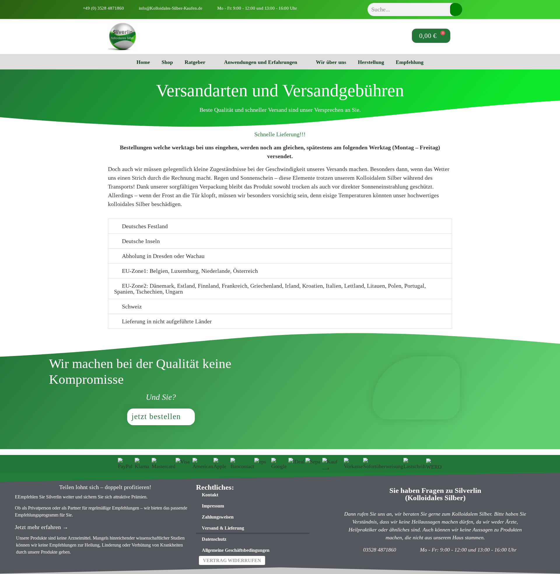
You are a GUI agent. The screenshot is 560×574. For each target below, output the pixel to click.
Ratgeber (195, 62)
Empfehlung (410, 62)
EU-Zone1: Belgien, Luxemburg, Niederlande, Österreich (190, 271)
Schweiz (132, 306)
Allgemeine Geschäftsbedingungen (236, 550)
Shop (167, 62)
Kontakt (210, 494)
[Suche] (456, 9)
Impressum (213, 505)
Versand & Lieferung (223, 528)
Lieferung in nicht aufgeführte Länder (167, 321)
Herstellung (371, 62)
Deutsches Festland (145, 226)
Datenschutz (214, 539)
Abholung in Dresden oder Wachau (163, 256)
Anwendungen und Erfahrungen (260, 62)
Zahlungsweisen (218, 516)
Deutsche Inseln (141, 241)
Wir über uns (331, 62)
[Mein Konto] (381, 35)
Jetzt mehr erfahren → (41, 527)
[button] (280, 226)
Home (143, 62)
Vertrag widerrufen (232, 560)
